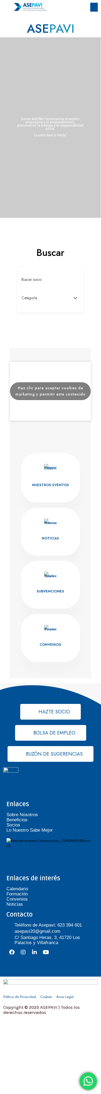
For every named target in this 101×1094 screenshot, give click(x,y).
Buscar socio (31, 279)
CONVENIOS (50, 644)
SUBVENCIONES (50, 591)
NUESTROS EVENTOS (50, 484)
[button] (94, 7)
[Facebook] (11, 952)
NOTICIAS (50, 538)
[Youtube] (45, 952)
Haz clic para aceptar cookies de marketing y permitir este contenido (50, 391)
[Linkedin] (34, 952)
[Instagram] (23, 952)
